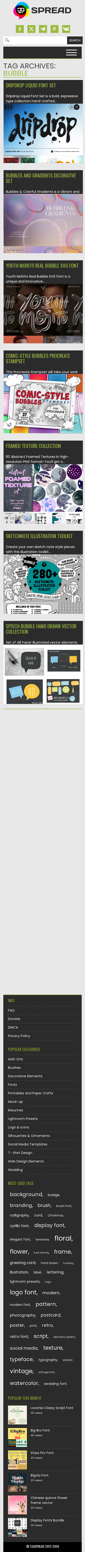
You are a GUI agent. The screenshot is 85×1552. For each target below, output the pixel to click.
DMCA (13, 1027)
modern (50, 1293)
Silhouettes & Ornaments (29, 1135)
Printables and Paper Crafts (30, 1093)
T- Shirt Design (20, 1152)
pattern (46, 1304)
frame (62, 1252)
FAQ (11, 1010)
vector (68, 1360)
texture (52, 1348)
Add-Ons (15, 1059)
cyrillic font (19, 1225)
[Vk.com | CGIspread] (66, 29)
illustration (19, 1272)
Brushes (14, 1067)
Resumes (15, 1110)
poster (17, 1325)
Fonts (12, 1084)
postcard (50, 1315)
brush (44, 1205)
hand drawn (49, 1263)
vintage (21, 1371)
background (26, 1194)
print (33, 1325)
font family (41, 1253)
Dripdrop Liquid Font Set (31, 85)
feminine (42, 1239)
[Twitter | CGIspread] (31, 29)
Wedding (15, 1169)
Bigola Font (40, 1475)
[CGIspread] (42, 20)
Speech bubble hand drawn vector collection (41, 628)
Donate (14, 1019)
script (41, 1336)
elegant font (20, 1239)
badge (54, 1195)
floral (63, 1238)
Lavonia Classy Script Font (52, 1408)
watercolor (24, 1383)
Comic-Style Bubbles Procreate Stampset (38, 358)
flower (19, 1251)
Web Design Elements (26, 1161)
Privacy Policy (19, 1036)
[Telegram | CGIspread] (43, 29)
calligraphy (19, 1215)
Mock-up (15, 1101)
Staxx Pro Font (42, 1452)
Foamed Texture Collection (33, 445)
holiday (68, 1263)
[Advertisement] (42, 758)
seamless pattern (64, 1337)
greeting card (22, 1262)
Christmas (55, 1215)
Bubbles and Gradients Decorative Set (41, 178)
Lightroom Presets (23, 1118)
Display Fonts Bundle (47, 1520)
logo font (23, 1292)
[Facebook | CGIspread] (20, 29)
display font (49, 1225)
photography (22, 1315)
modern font (20, 1305)
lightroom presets (25, 1281)
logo (48, 1282)
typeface (21, 1359)
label (37, 1272)
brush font (63, 1206)
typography (47, 1360)
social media (24, 1348)
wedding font (55, 1383)
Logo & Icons (18, 1127)
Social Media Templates (27, 1144)
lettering (55, 1272)
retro (47, 1325)
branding (21, 1205)
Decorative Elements (25, 1076)
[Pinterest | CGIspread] (55, 29)
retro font (19, 1336)
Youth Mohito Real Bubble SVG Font (42, 265)
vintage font (46, 1372)
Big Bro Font (40, 1430)
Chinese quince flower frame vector (49, 1500)
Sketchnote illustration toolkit (39, 535)
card (38, 1215)
